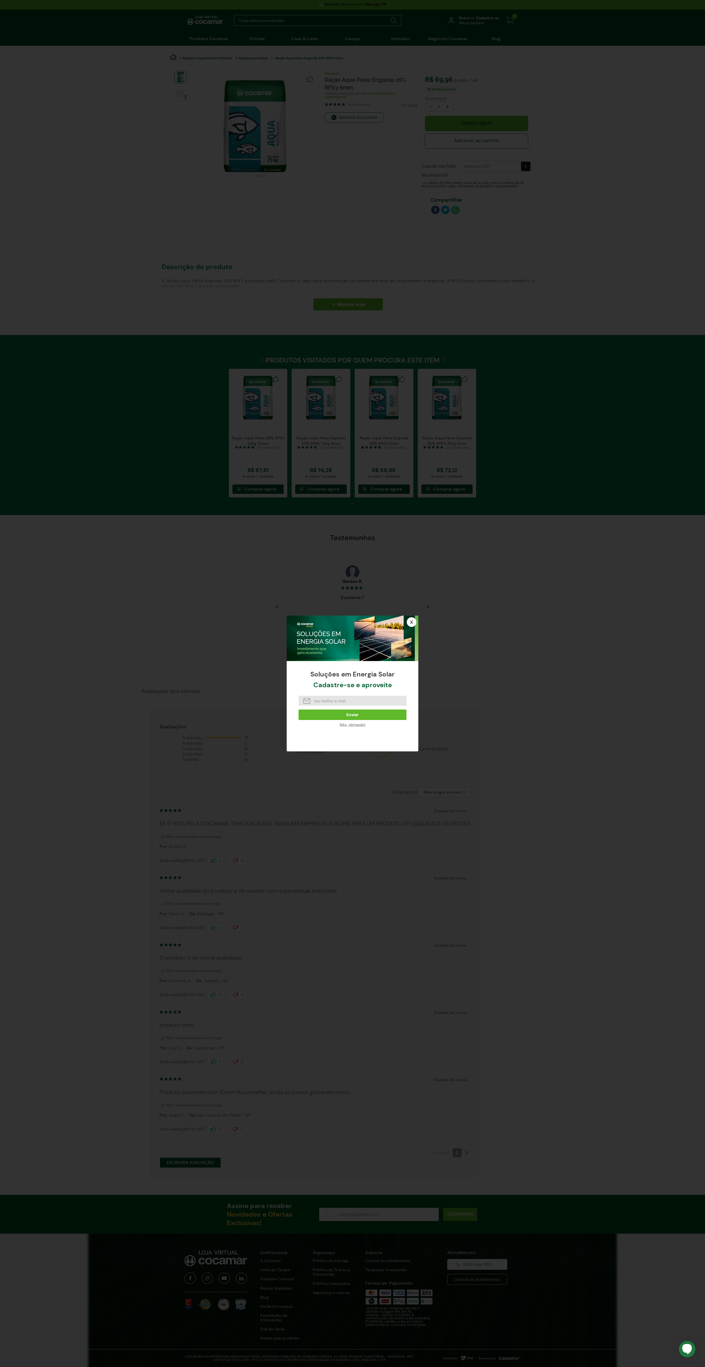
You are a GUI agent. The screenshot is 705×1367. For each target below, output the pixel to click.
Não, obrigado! (352, 724)
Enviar (352, 714)
